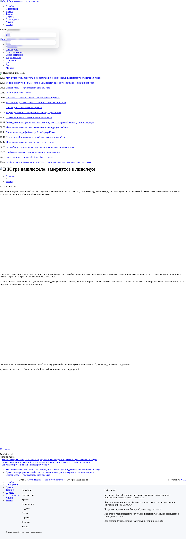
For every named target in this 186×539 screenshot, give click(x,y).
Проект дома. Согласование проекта (24, 107)
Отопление (11, 60)
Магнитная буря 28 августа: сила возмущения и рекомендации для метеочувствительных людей (53, 78)
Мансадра (11, 68)
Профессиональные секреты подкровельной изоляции (33, 152)
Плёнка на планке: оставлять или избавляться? (29, 117)
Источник (5, 449)
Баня (8, 65)
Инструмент (12, 9)
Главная (10, 176)
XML (183, 479)
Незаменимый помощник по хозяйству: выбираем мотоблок (35, 137)
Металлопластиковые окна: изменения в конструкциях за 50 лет (37, 127)
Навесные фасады (15, 52)
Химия (9, 22)
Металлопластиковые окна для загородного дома (30, 142)
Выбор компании (14, 55)
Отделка (10, 16)
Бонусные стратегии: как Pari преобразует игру (29, 157)
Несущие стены (13, 57)
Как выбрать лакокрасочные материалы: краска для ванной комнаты (40, 147)
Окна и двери (12, 19)
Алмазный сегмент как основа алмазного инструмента (33, 97)
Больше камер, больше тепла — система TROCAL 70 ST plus (36, 102)
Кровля (9, 11)
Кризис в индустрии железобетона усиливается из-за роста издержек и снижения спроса (50, 83)
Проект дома (12, 49)
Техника (10, 14)
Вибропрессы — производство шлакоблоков (28, 87)
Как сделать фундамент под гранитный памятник (129, 521)
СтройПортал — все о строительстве (46, 479)
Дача (8, 62)
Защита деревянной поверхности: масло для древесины (33, 112)
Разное (9, 24)
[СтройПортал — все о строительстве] (19, 1)
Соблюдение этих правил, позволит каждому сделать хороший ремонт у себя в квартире (50, 122)
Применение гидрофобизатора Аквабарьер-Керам (30, 132)
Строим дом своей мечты (18, 92)
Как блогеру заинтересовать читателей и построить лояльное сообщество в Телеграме (48, 162)
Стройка (10, 6)
